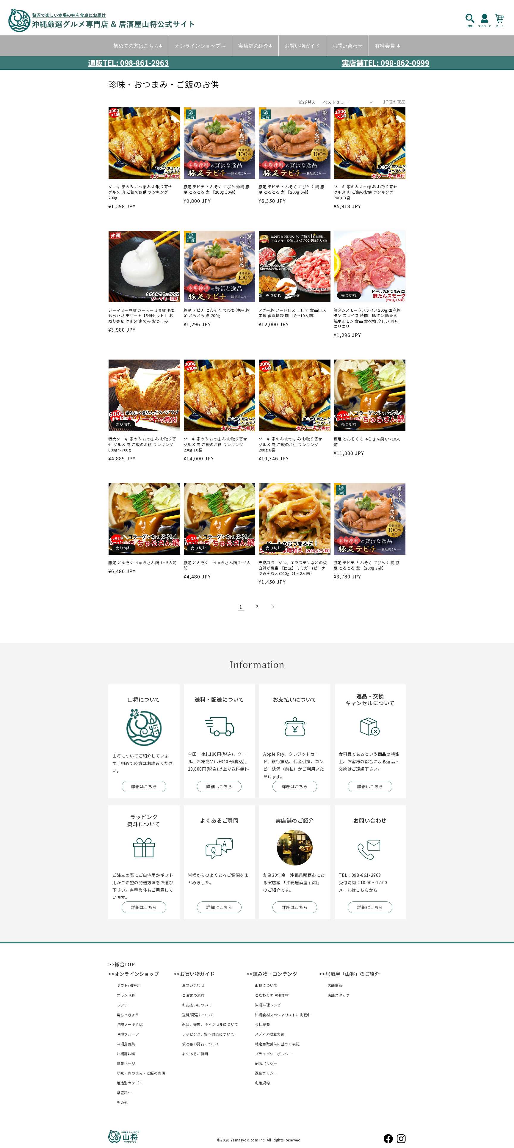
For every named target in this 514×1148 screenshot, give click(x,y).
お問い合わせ (193, 985)
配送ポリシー (266, 1063)
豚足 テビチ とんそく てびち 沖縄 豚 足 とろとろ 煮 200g (217, 313)
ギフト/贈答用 (129, 985)
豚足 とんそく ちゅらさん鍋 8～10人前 (367, 441)
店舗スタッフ (338, 995)
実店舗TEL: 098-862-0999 (386, 62)
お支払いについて (197, 1004)
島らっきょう (128, 1014)
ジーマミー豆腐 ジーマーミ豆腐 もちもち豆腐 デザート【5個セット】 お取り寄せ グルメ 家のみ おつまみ (141, 316)
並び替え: (308, 102)
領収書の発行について (201, 1043)
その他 (122, 1102)
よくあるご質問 (195, 1053)
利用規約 (262, 1082)
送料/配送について (198, 1014)
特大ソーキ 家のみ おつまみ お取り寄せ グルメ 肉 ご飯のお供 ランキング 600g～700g (142, 444)
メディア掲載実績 (270, 1033)
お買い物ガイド (197, 973)
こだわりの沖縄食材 (272, 995)
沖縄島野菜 (126, 1043)
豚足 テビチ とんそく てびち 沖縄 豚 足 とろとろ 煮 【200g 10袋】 (217, 189)
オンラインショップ (137, 973)
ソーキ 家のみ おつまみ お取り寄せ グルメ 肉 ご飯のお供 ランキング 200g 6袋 (290, 444)
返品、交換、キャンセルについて (210, 1024)
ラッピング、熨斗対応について (208, 1033)
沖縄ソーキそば (130, 1024)
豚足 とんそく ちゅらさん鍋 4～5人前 (142, 562)
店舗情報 (334, 985)
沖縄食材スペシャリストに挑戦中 (283, 1014)
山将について (266, 985)
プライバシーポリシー (273, 1053)
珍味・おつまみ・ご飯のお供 (141, 1072)
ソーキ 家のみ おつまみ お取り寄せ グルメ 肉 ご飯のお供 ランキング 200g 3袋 (366, 192)
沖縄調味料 (126, 1053)
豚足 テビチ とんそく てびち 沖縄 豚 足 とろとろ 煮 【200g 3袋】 (367, 565)
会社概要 (262, 1024)
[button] (472, 20)
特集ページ (126, 1063)
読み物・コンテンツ (275, 973)
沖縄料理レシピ (268, 1004)
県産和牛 (124, 1092)
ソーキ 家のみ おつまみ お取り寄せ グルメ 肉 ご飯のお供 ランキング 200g (140, 192)
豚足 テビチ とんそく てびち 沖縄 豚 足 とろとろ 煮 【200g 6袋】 (291, 189)
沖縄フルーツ (128, 1033)
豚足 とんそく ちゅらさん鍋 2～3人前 (217, 565)
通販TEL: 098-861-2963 (128, 62)
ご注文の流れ (193, 995)
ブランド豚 (126, 995)
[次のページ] (273, 606)
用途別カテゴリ (130, 1082)
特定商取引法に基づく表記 (277, 1043)
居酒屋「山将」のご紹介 (352, 973)
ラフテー (124, 1004)
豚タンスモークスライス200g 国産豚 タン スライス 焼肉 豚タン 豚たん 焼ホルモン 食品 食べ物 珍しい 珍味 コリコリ (367, 318)
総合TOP (125, 964)
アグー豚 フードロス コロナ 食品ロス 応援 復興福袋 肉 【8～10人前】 (292, 313)
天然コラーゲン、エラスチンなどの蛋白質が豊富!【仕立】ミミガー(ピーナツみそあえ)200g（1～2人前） (292, 568)
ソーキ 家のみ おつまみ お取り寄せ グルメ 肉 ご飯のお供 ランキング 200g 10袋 (215, 444)
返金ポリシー (266, 1072)
